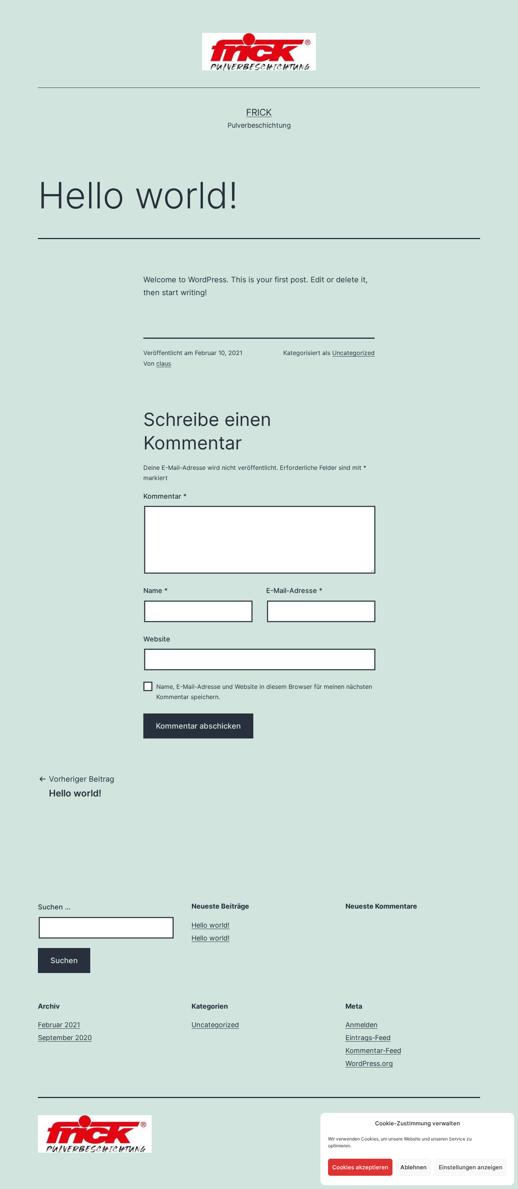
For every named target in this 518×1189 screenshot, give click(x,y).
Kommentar (165, 496)
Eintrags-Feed (368, 1038)
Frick (259, 112)
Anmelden (361, 1025)
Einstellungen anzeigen (470, 1167)
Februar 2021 (59, 1025)
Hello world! (210, 925)
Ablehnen (413, 1167)
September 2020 (65, 1038)
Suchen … (54, 907)
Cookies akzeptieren (360, 1167)
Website (156, 639)
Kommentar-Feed (373, 1050)
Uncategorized (353, 353)
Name (155, 590)
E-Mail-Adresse (294, 590)
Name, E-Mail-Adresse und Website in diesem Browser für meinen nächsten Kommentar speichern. (264, 692)
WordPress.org (369, 1063)
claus (163, 363)
